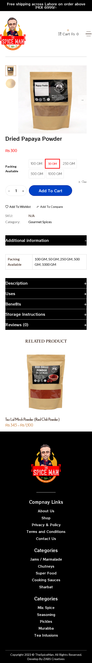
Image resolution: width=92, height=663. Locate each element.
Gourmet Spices (40, 222)
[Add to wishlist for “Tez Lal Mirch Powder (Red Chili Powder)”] (50, 382)
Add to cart (50, 190)
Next (82, 99)
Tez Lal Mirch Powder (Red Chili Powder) (32, 419)
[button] (18, 206)
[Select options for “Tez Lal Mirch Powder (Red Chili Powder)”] (41, 382)
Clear (84, 181)
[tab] (46, 240)
